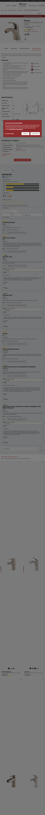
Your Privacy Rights (9, 133)
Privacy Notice (19, 129)
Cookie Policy (12, 129)
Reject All (25, 133)
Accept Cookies (35, 133)
